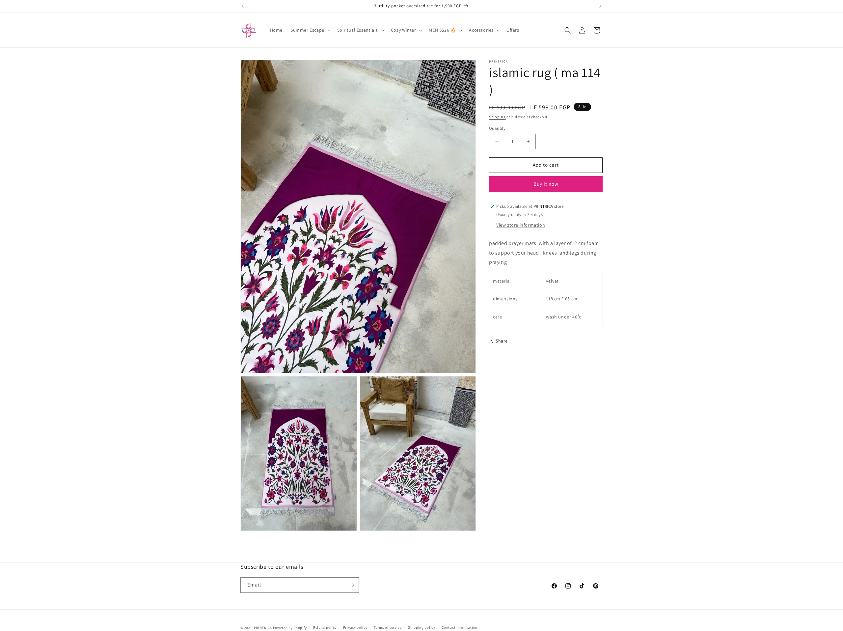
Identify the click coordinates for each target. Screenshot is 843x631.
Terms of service (387, 627)
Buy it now (545, 184)
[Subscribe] (351, 585)
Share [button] (502, 341)
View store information (520, 225)
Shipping (497, 116)
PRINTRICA (263, 627)
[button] (309, 30)
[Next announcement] (600, 6)
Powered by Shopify (290, 627)
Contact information (459, 627)
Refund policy (325, 627)
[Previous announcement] (242, 6)
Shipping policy (421, 627)
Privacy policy (355, 627)
